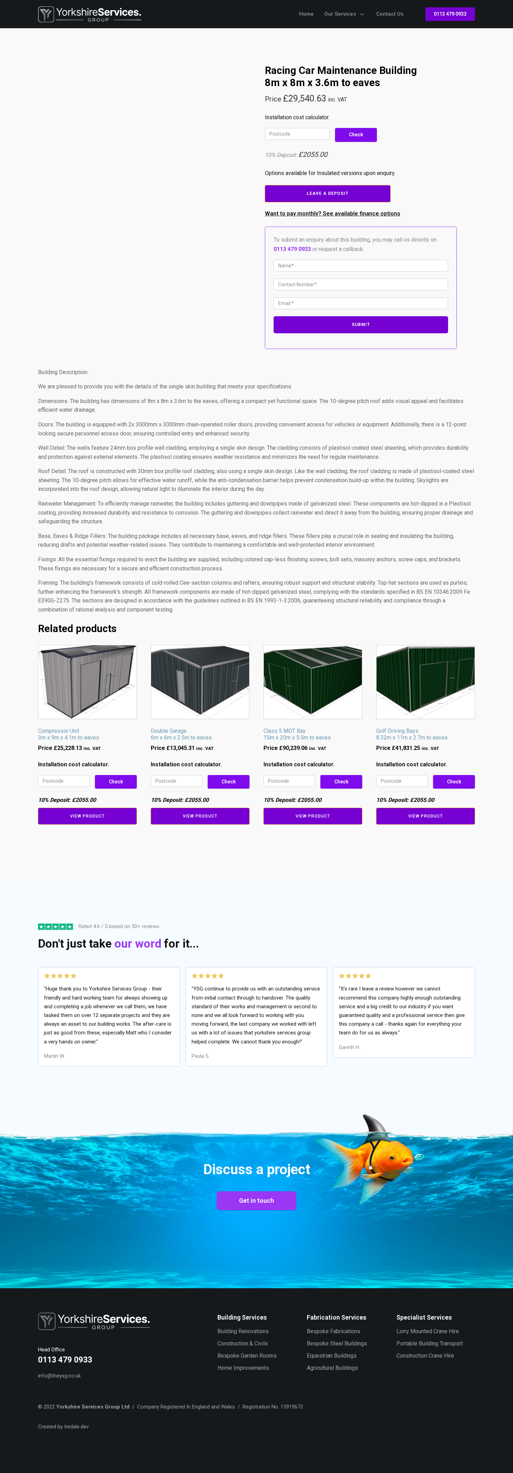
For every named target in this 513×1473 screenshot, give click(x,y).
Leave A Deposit (328, 193)
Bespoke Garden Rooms (247, 1355)
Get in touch (256, 1200)
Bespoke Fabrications (333, 1331)
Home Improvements (243, 1368)
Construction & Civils (242, 1343)
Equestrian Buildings (332, 1355)
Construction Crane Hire (425, 1355)
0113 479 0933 (450, 14)
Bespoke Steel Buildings (337, 1343)
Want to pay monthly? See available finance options (332, 213)
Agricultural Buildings (332, 1368)
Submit (361, 324)
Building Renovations (243, 1331)
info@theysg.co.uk (59, 1376)
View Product (87, 816)
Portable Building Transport (429, 1343)
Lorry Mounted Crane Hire (427, 1331)
